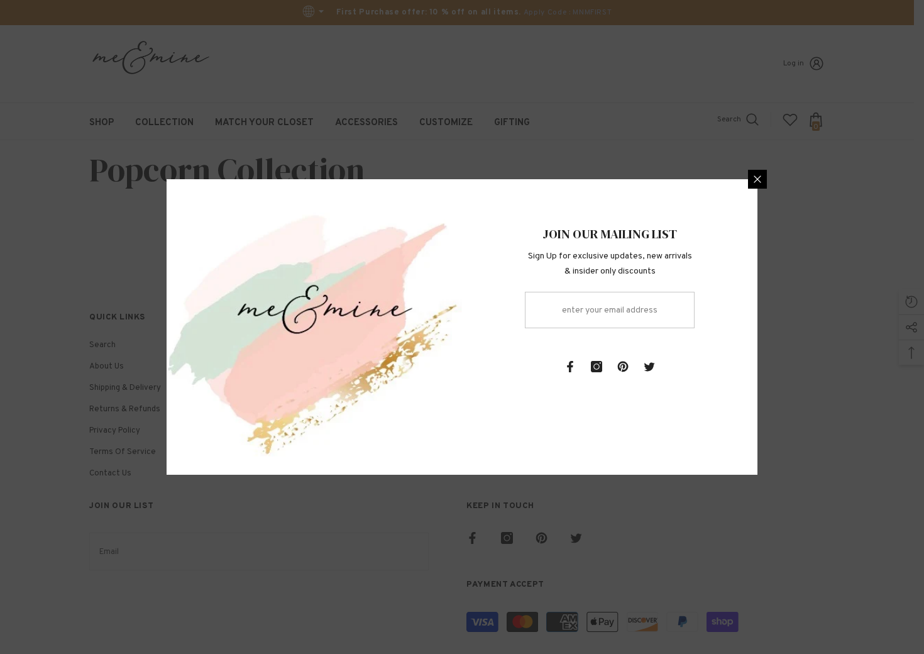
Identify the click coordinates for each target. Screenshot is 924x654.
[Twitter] (649, 366)
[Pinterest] (623, 366)
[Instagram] (596, 366)
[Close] (757, 179)
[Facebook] (570, 366)
